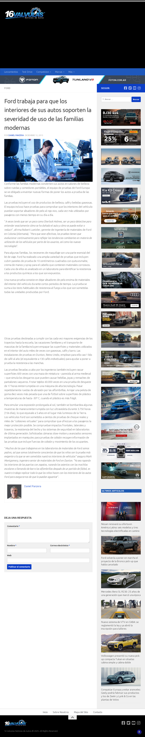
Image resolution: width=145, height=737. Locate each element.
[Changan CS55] (121, 184)
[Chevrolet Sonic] (121, 327)
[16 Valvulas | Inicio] (25, 13)
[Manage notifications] (139, 732)
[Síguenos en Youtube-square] (134, 88)
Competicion (42, 72)
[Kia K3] (121, 203)
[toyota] (121, 366)
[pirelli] (121, 144)
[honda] (121, 267)
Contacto (97, 712)
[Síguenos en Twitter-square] (130, 88)
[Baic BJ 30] (121, 125)
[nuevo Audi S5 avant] (121, 307)
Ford (7, 88)
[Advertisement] (72, 47)
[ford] (121, 248)
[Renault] (121, 383)
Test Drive (27, 72)
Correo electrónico (60, 545)
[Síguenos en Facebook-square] (125, 88)
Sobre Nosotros (61, 712)
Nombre (11, 545)
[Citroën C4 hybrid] (121, 478)
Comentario (13, 526)
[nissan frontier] (121, 439)
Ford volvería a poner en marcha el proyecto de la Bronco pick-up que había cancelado (119, 561)
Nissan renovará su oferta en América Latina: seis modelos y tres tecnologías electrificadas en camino (120, 527)
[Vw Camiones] (121, 347)
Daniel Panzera (16, 135)
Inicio (45, 712)
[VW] (121, 223)
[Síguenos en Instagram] (139, 88)
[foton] (72, 79)
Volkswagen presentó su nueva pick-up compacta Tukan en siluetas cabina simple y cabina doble (120, 659)
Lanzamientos (11, 72)
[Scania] (121, 288)
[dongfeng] (121, 164)
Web (9, 555)
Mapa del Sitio (81, 712)
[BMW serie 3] (121, 419)
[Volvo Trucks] (121, 458)
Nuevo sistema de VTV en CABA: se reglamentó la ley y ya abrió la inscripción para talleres (120, 625)
